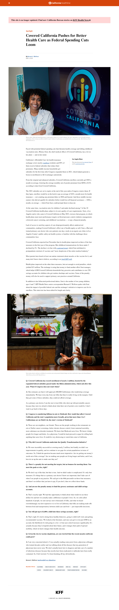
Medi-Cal (68, 566)
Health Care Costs (50, 566)
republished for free (80, 164)
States (39, 570)
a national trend (62, 248)
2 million (46, 163)
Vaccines (84, 570)
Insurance (60, 566)
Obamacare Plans (60, 570)
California (40, 566)
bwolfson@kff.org (43, 560)
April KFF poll (66, 259)
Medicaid (75, 566)
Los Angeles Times (86, 162)
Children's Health (48, 570)
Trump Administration (73, 570)
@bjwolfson (52, 560)
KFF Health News (81, 19)
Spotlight (83, 566)
